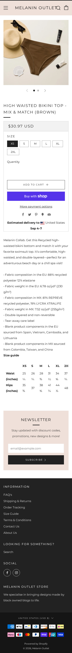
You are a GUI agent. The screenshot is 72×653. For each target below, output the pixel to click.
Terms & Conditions (17, 520)
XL (57, 143)
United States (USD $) (34, 618)
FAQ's (7, 495)
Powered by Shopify (36, 643)
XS (12, 143)
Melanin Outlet (36, 7)
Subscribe (34, 459)
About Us (10, 533)
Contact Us (11, 526)
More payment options (36, 206)
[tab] (34, 90)
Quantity (13, 162)
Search (8, 552)
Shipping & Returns (17, 501)
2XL (13, 151)
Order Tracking (14, 507)
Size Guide (11, 514)
